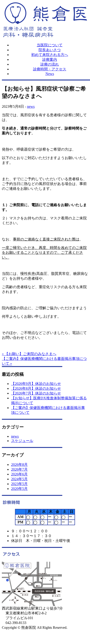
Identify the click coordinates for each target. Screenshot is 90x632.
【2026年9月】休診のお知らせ (36, 384)
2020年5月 (19, 489)
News (49, 74)
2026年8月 (19, 464)
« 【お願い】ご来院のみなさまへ (29, 354)
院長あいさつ (50, 50)
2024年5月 (19, 479)
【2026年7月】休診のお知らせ (36, 393)
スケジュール (22, 441)
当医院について (50, 45)
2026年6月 (19, 474)
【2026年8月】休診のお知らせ (36, 388)
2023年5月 (19, 484)
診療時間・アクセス (49, 69)
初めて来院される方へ (49, 55)
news (31, 106)
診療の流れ (49, 64)
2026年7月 (19, 469)
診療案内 (49, 59)
